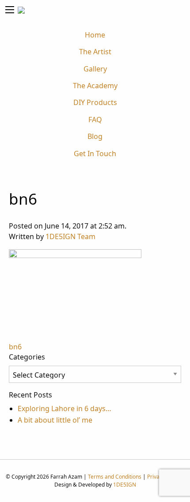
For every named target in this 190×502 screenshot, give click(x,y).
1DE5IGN (124, 484)
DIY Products (95, 102)
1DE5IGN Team (70, 236)
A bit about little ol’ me (55, 420)
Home (95, 35)
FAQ (95, 119)
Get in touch (95, 153)
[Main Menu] (9, 9)
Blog (95, 136)
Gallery (95, 69)
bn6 (15, 347)
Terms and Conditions (114, 476)
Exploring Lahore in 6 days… (64, 408)
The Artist (95, 51)
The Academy (95, 85)
